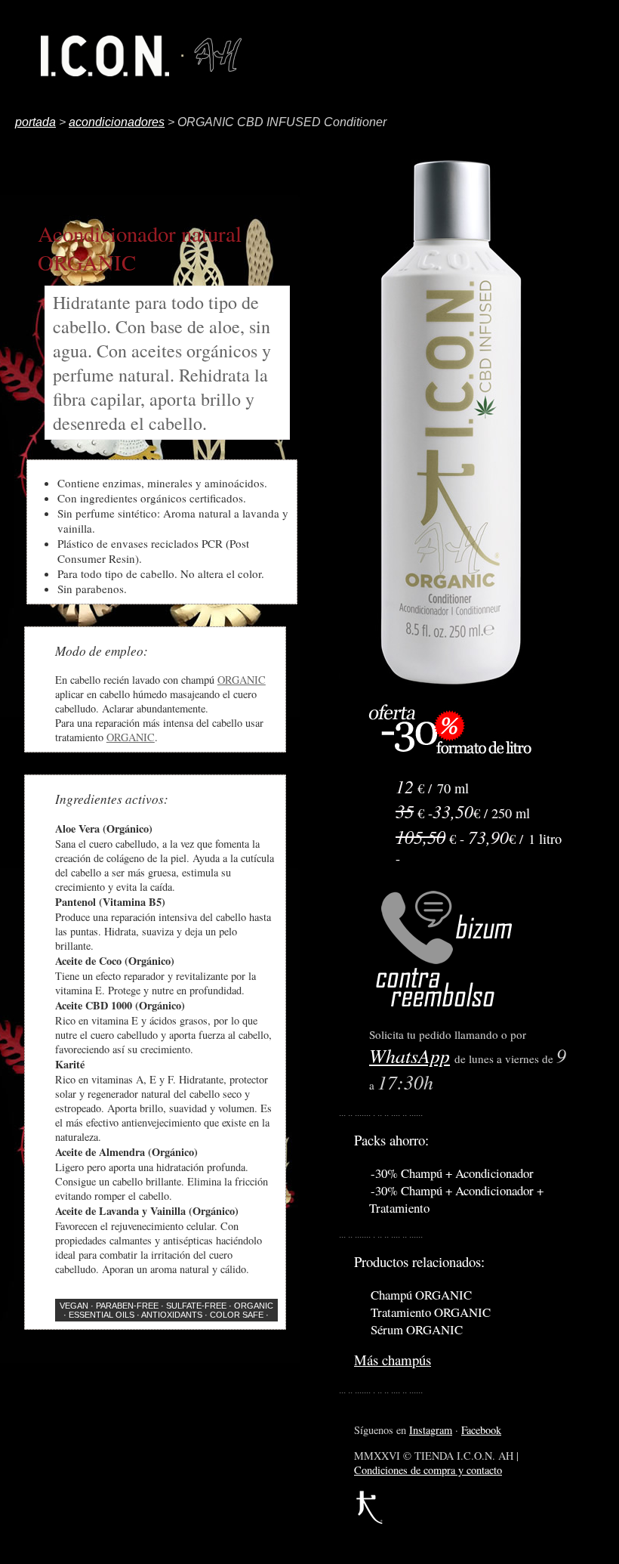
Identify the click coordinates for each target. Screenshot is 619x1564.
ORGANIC (241, 679)
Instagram (430, 1430)
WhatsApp (409, 1055)
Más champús (392, 1359)
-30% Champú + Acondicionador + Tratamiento (456, 1199)
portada (35, 122)
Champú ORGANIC (421, 1294)
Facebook (481, 1430)
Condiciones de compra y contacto (428, 1470)
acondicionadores (117, 122)
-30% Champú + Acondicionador (452, 1173)
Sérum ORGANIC (417, 1329)
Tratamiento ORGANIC (431, 1312)
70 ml (453, 788)
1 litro (545, 839)
